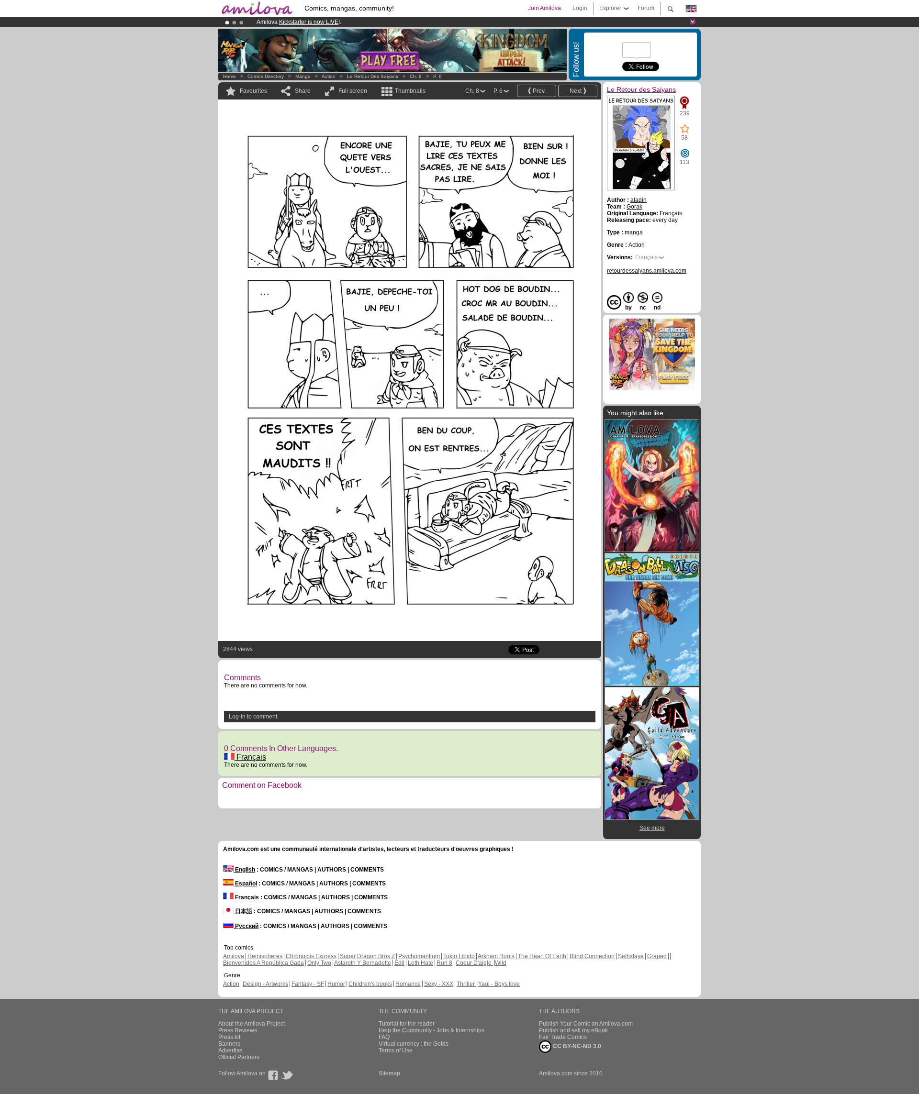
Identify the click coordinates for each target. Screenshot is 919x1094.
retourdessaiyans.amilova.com (646, 270)
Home (229, 76)
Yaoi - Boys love (499, 984)
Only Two (319, 963)
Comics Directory (265, 76)
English (244, 869)
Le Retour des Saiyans (372, 76)
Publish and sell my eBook (573, 1030)
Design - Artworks (265, 984)
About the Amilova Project (251, 1023)
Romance (408, 984)
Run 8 (444, 963)
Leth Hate (420, 963)
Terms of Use (396, 1050)
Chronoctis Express (311, 956)
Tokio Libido (459, 956)
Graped (657, 956)
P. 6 (437, 76)
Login (579, 8)
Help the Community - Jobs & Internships (431, 1030)
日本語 (243, 911)
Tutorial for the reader (407, 1023)
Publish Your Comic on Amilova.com (586, 1023)
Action (329, 76)
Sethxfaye (631, 956)
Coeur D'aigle (474, 963)
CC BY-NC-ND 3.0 (576, 1046)
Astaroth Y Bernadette (362, 963)
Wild (500, 963)
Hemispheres (264, 956)
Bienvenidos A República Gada (263, 963)
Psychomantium (419, 956)
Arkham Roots (496, 956)
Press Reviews (237, 1030)
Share (303, 91)
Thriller (466, 984)
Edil (399, 963)
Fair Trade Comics (563, 1037)
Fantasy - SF (307, 984)
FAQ (384, 1037)
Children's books (370, 984)
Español (245, 883)
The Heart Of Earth (542, 956)
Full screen (352, 91)
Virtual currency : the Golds (413, 1043)
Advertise (230, 1050)
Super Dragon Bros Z (367, 956)
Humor (336, 984)
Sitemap (389, 1073)
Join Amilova (544, 8)
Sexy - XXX (438, 984)
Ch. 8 (416, 76)
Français (250, 757)
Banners (229, 1043)
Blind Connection (592, 956)
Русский (246, 926)
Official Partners (238, 1057)
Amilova (233, 956)
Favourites (253, 91)
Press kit (229, 1037)
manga (303, 76)
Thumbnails (410, 91)
